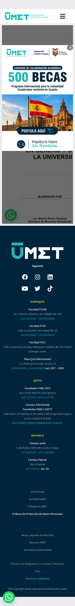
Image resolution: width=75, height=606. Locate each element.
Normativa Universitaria (37, 550)
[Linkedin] (50, 277)
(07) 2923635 (28, 452)
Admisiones (37, 491)
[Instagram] (37, 277)
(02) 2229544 (37, 423)
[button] (67, 16)
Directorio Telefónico (37, 578)
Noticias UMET (37, 542)
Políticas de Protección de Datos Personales (37, 514)
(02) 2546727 (20, 423)
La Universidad (37, 499)
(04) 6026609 (46, 318)
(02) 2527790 (46, 397)
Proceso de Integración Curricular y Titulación (37, 564)
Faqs (37, 571)
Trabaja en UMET (37, 506)
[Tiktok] (50, 288)
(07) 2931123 (33, 469)
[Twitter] (37, 288)
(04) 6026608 (28, 335)
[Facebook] (25, 277)
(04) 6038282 (28, 318)
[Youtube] (25, 288)
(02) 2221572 (28, 397)
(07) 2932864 (46, 452)
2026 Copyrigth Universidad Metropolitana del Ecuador (38, 589)
